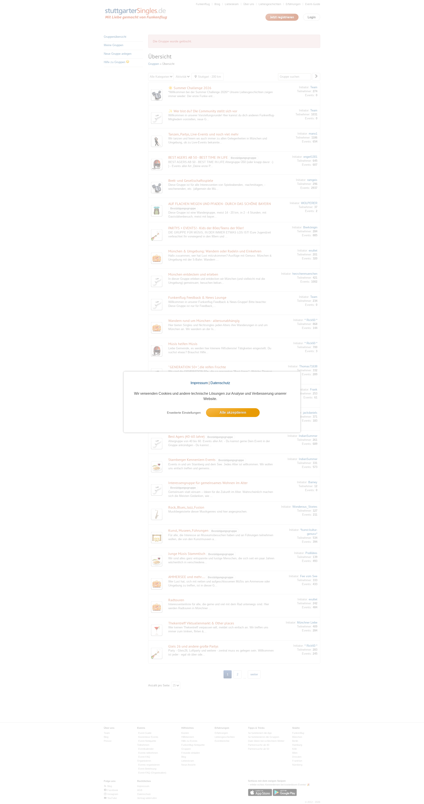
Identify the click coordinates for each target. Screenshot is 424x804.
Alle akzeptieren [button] (233, 412)
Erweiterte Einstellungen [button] (184, 412)
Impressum (199, 383)
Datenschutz (220, 383)
